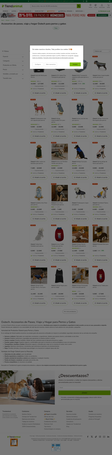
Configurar (38, 64)
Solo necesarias (51, 64)
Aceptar (75, 64)
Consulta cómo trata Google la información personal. (58, 58)
